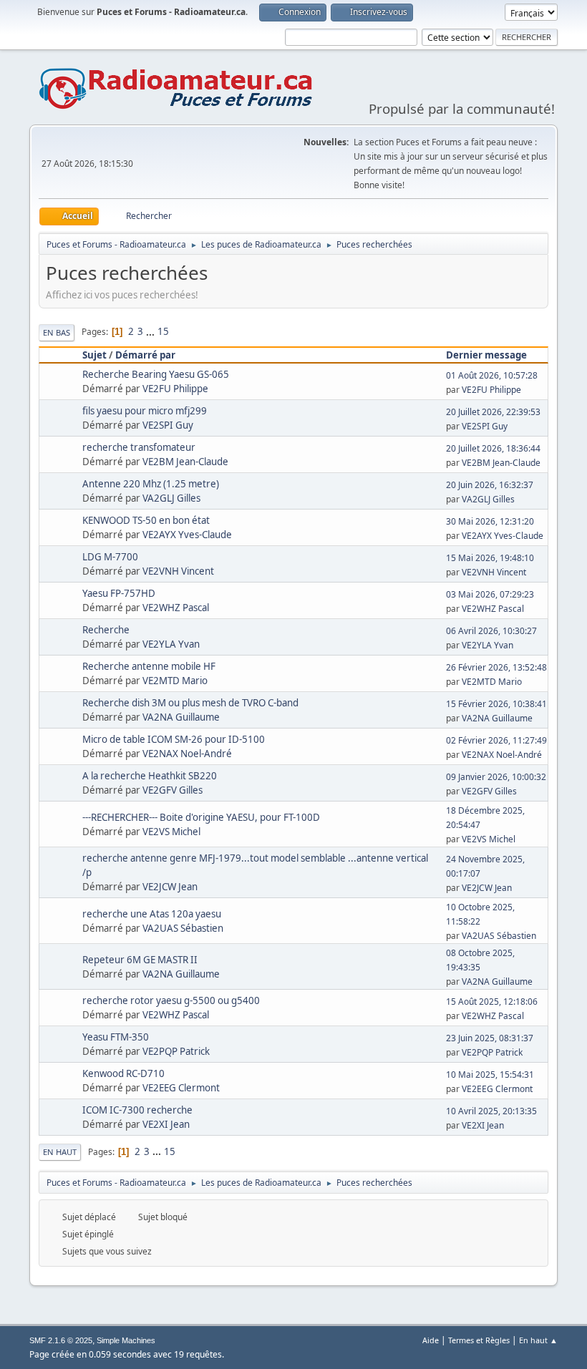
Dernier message (486, 355)
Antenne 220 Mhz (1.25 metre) (150, 483)
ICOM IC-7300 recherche (137, 1110)
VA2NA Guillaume (181, 717)
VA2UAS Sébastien (182, 928)
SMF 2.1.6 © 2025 (60, 1340)
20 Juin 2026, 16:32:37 (489, 485)
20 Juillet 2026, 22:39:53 (493, 412)
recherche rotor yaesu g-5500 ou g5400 (171, 1000)
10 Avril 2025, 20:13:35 (491, 1111)
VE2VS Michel (171, 831)
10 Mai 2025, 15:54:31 (490, 1074)
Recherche (106, 629)
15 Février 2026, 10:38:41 (496, 704)
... (151, 331)
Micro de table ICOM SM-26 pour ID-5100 (173, 739)
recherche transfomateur (138, 447)
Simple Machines (126, 1340)
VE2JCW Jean (170, 886)
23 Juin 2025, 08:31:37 (489, 1038)
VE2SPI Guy (167, 425)
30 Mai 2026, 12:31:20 (490, 521)
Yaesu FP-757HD (118, 593)
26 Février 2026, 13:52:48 (496, 667)
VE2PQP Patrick (176, 1051)
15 (163, 331)
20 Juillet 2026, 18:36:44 (493, 448)
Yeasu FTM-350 (115, 1037)
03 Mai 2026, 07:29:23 (490, 594)
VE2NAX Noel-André (187, 753)
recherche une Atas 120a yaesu (151, 913)
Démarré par (145, 355)
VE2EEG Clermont (181, 1087)
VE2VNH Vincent (178, 571)
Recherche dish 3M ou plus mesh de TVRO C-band (190, 702)
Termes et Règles (479, 1340)
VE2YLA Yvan (171, 644)
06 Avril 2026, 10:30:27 (491, 631)
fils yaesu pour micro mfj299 (144, 410)
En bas (56, 332)
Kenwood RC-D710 (123, 1073)
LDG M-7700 (110, 556)
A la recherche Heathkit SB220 (149, 775)
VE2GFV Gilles (172, 790)
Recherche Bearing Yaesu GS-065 (155, 374)
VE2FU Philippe (175, 388)
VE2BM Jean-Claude (185, 461)
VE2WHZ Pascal (175, 607)
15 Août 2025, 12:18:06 (492, 1001)
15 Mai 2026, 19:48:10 (490, 558)
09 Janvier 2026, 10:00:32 (496, 777)
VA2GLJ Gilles (171, 498)
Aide (430, 1340)
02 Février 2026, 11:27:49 (496, 740)
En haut (60, 1151)
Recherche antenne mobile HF (148, 666)
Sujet (94, 355)
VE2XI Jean (166, 1124)
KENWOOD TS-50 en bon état (146, 520)
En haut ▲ (538, 1340)
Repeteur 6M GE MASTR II (140, 959)
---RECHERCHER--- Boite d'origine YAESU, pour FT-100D (201, 817)
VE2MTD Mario (175, 680)
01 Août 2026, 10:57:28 (492, 375)
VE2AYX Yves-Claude (187, 534)
